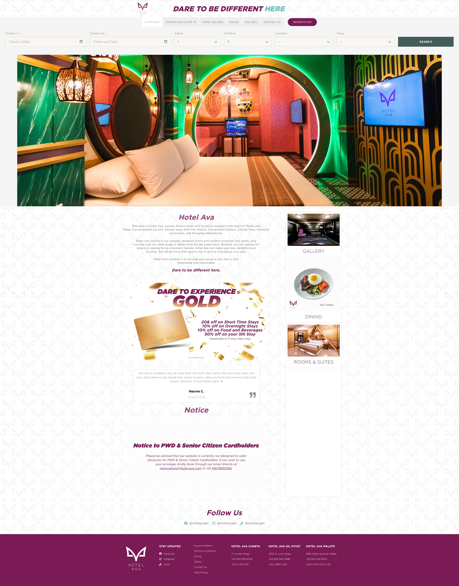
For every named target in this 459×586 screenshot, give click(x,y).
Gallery (251, 22)
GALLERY (314, 251)
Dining (234, 22)
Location (281, 33)
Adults (178, 33)
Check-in (12, 33)
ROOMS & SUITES (313, 362)
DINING (313, 316)
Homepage (152, 22)
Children (230, 33)
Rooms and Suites (179, 22)
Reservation (302, 22)
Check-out (98, 33)
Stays (340, 33)
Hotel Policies (212, 22)
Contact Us (272, 22)
